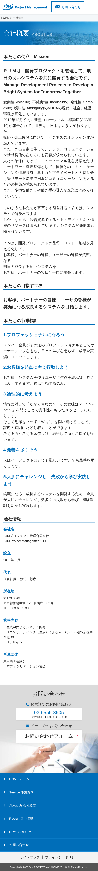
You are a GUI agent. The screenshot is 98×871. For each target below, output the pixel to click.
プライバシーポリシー (61, 857)
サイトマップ (30, 857)
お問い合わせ (71, 7)
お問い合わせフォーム (49, 736)
